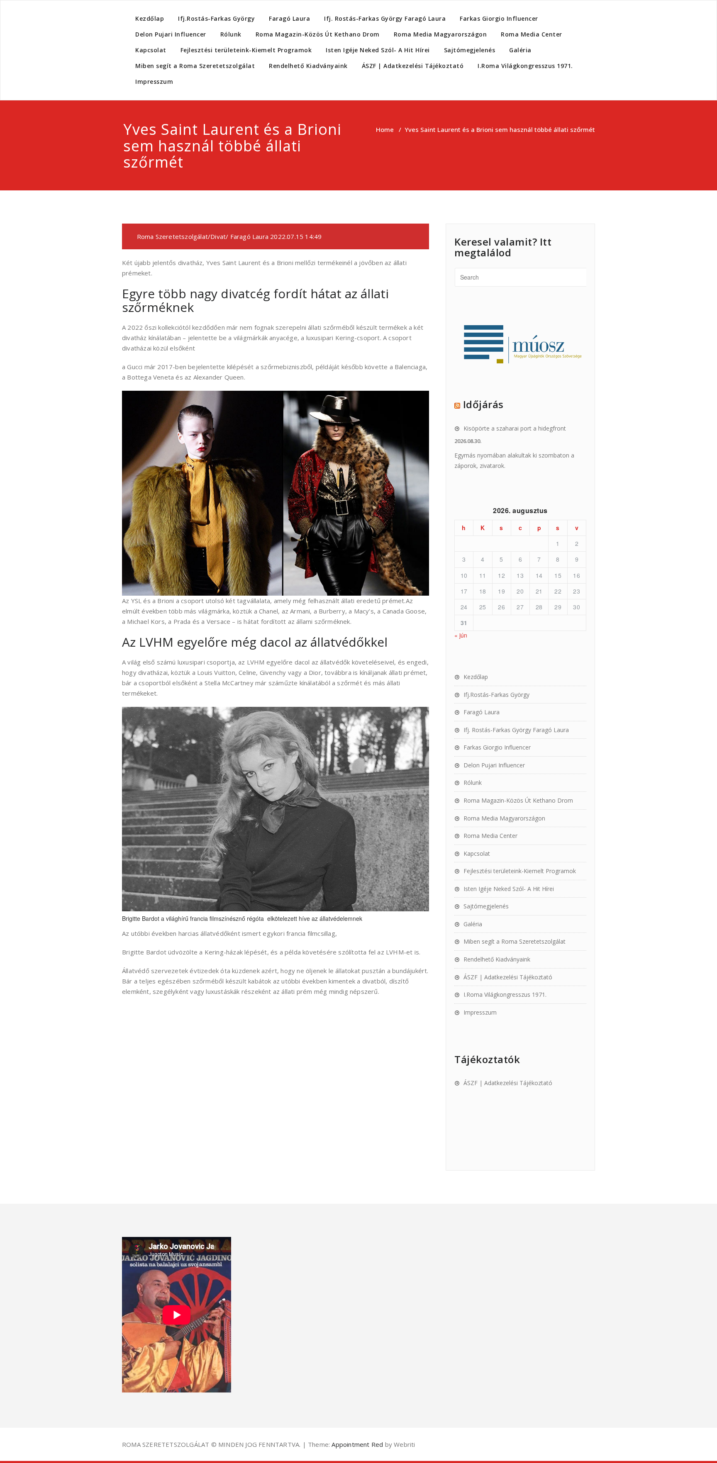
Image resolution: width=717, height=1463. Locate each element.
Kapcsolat (150, 50)
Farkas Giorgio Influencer (499, 18)
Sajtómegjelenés (469, 50)
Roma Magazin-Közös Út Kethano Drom (318, 34)
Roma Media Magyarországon (440, 34)
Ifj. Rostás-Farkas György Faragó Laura (385, 18)
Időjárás (483, 404)
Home (385, 129)
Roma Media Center (531, 34)
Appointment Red (356, 1444)
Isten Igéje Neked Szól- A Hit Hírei (378, 50)
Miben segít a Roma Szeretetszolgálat (195, 66)
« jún (460, 635)
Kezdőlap (149, 18)
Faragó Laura (289, 18)
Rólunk (230, 34)
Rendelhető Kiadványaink (308, 66)
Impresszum (154, 81)
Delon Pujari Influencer (170, 34)
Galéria (520, 50)
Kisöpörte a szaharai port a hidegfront (514, 428)
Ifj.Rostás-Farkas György (216, 18)
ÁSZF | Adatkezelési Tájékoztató (413, 66)
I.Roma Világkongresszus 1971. (525, 66)
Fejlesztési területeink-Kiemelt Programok (246, 50)
